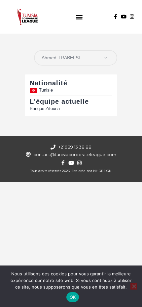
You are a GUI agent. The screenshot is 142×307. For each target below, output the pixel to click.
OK (73, 297)
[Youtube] (123, 16)
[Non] (133, 286)
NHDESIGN (102, 171)
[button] (79, 16)
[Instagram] (131, 16)
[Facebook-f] (115, 16)
